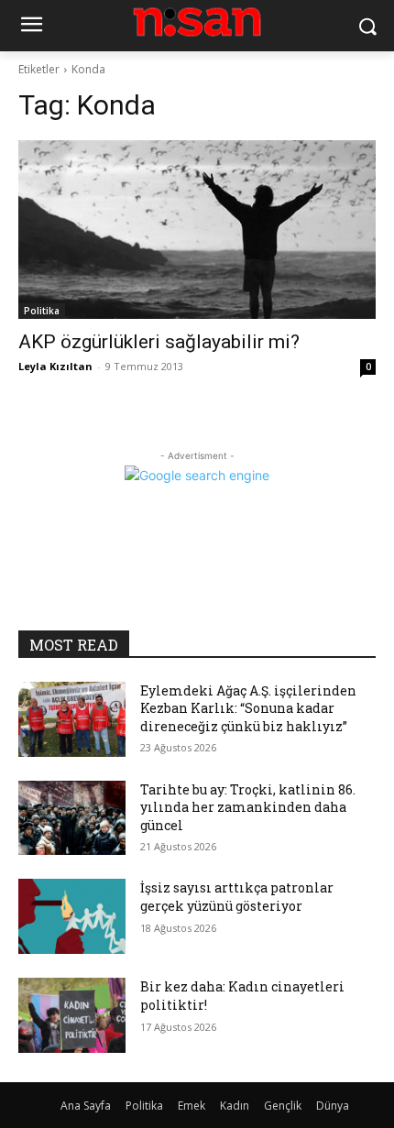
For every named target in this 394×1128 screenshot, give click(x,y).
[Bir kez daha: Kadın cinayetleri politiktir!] (72, 1015)
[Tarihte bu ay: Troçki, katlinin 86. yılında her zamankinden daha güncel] (72, 818)
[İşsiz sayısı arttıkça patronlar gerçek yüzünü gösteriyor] (72, 916)
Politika (42, 310)
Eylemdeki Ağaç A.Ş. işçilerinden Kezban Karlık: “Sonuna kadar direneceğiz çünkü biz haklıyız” (248, 708)
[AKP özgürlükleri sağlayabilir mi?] (197, 229)
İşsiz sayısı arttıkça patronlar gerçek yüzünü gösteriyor (237, 896)
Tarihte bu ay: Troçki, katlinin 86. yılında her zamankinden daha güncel (248, 807)
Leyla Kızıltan (55, 366)
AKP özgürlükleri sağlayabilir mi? (159, 342)
